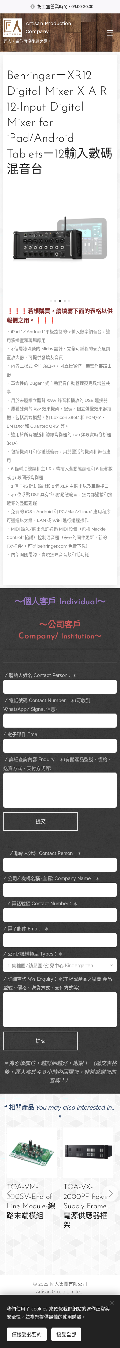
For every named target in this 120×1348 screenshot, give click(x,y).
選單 (110, 32)
